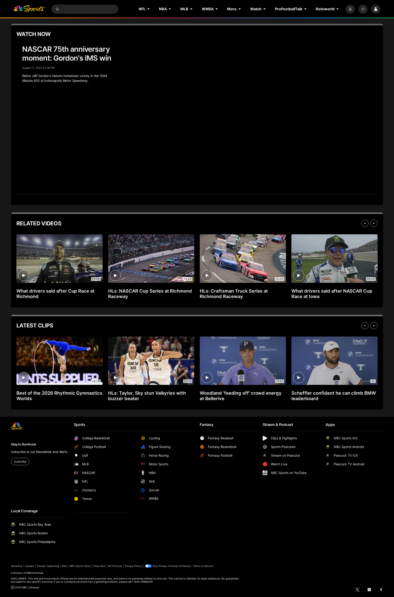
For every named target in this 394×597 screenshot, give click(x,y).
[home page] (29, 9)
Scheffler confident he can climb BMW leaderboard (333, 395)
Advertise (16, 566)
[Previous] (364, 223)
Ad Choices (115, 566)
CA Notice (185, 566)
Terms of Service (203, 566)
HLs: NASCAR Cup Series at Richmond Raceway (150, 293)
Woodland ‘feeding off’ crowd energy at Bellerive (241, 395)
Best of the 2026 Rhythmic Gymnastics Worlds (59, 395)
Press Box (99, 566)
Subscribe (20, 461)
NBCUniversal (35, 572)
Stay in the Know (23, 444)
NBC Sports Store (80, 566)
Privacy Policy (133, 566)
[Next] (374, 223)
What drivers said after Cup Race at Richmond (55, 293)
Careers (29, 566)
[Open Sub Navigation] (148, 9)
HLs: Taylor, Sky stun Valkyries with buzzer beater (147, 395)
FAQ (64, 566)
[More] (350, 9)
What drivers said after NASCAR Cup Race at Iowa (331, 293)
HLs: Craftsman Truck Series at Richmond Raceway (234, 293)
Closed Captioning (48, 566)
